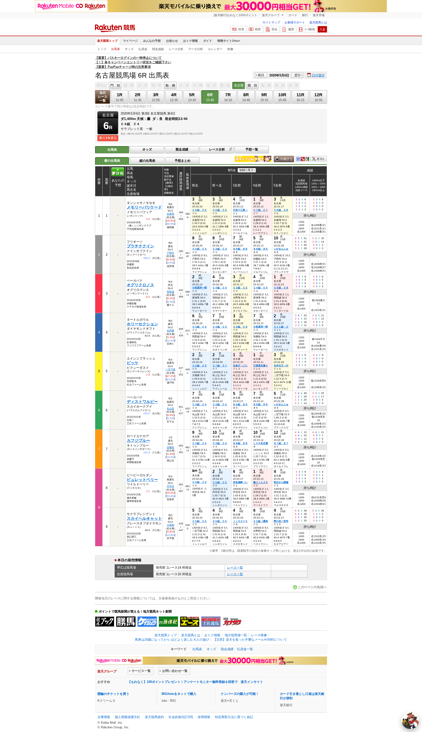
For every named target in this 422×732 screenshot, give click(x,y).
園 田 (252, 85)
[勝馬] (126, 621)
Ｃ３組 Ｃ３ (219, 248)
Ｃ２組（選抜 (260, 521)
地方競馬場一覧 (236, 635)
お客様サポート (295, 22)
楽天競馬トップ (107, 40)
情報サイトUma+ (228, 40)
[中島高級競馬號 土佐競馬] (211, 621)
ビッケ (132, 363)
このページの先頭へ (312, 587)
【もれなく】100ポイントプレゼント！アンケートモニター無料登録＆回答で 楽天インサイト (195, 682)
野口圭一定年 (281, 521)
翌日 (297, 75)
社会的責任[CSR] (181, 717)
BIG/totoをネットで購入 (179, 694)
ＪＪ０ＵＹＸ (240, 521)
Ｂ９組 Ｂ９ (240, 404)
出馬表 (115, 49)
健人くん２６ (260, 482)
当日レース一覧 (102, 96)
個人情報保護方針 (127, 717)
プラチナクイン (140, 246)
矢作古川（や (281, 365)
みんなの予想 (152, 40)
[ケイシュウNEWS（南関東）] (147, 621)
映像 (230, 49)
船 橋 (170, 85)
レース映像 (259, 635)
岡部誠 (170, 291)
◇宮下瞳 (170, 369)
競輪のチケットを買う (113, 694)
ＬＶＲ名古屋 (260, 443)
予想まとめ (182, 160)
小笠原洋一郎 (199, 287)
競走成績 (158, 49)
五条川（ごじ (240, 365)
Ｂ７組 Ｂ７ (281, 443)
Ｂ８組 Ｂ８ (240, 248)
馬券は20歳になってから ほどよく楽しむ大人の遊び (172, 639)
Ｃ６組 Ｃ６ (281, 210)
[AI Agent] (410, 720)
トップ (101, 49)
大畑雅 (170, 525)
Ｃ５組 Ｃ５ (199, 210)
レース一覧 (235, 567)
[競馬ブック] (104, 621)
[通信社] (168, 621)
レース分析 (176, 49)
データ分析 (195, 49)
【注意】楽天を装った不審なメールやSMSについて (250, 639)
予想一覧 (251, 149)
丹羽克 (170, 486)
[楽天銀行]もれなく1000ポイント (235, 15)
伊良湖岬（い (240, 482)
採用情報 (204, 717)
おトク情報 (190, 40)
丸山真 (170, 408)
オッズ (129, 49)
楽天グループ (271, 15)
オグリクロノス (140, 285)
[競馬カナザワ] (232, 621)
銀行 (305, 15)
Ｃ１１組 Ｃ (281, 326)
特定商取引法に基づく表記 (234, 717)
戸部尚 (170, 253)
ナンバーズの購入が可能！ (240, 694)
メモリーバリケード (144, 207)
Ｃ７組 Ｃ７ (260, 210)
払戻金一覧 (245, 649)
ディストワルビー (142, 402)
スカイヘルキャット (144, 518)
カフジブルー (138, 440)
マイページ (130, 40)
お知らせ (172, 40)
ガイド (207, 40)
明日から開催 (281, 482)
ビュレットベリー (142, 479)
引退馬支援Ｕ (260, 365)
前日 (261, 75)
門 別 (115, 85)
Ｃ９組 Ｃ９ (240, 326)
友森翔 (170, 213)
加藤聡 (170, 447)
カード (292, 15)
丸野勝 (170, 330)
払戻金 (142, 49)
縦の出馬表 (147, 160)
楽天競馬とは (318, 22)
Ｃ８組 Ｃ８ (281, 287)
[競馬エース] (189, 621)
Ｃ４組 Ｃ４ (199, 248)
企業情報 (103, 717)
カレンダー (215, 49)
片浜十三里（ (240, 210)
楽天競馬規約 (154, 717)
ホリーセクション (142, 324)
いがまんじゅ (281, 248)
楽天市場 (319, 15)
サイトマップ (271, 22)
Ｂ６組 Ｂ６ (260, 248)
